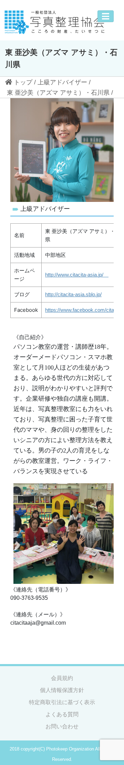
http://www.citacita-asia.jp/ (76, 275)
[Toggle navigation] (105, 16)
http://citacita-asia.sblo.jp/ (73, 294)
